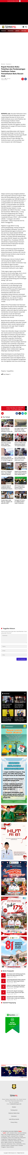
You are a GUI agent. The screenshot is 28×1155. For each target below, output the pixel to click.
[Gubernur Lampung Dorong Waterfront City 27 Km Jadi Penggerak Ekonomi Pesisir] (7, 452)
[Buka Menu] (23, 27)
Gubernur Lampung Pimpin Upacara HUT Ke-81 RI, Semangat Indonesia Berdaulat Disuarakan (16, 986)
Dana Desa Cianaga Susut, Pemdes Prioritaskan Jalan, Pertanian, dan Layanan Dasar (7, 444)
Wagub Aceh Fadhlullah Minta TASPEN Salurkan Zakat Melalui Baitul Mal (21, 473)
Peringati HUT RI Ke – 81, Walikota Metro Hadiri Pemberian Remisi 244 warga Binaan (20, 501)
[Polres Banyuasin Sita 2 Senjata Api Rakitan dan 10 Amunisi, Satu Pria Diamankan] (20, 699)
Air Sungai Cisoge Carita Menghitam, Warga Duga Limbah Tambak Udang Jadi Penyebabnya (21, 430)
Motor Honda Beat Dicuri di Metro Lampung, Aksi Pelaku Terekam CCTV (7, 705)
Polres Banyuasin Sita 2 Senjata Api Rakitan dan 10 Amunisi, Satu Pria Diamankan (19, 705)
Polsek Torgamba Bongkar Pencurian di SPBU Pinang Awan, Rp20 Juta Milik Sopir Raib (20, 719)
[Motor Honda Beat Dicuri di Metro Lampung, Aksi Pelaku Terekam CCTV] (7, 699)
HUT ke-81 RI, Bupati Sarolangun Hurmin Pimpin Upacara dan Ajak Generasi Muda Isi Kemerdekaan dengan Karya (15, 991)
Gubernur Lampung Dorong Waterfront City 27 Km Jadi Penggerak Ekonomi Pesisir (7, 458)
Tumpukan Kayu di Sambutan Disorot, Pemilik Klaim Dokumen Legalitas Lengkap (7, 487)
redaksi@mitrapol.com (15, 1104)
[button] (26, 27)
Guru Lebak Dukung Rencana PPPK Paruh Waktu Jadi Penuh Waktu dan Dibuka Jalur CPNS (21, 458)
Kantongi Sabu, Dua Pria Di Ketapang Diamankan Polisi (7, 719)
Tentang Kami (14, 1110)
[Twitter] (19, 413)
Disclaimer (14, 1116)
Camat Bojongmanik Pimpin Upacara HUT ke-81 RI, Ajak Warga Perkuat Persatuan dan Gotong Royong (16, 980)
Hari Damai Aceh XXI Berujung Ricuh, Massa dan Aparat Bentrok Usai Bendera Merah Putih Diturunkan (16, 974)
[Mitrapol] (9, 26)
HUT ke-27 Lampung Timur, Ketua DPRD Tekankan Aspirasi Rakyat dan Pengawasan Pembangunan (6, 473)
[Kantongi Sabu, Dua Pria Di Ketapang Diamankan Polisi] (7, 712)
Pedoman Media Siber (14, 1113)
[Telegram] (22, 413)
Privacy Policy (14, 1122)
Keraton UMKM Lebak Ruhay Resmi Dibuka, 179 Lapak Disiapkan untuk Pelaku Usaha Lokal (20, 444)
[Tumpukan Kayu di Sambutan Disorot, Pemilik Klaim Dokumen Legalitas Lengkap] (7, 480)
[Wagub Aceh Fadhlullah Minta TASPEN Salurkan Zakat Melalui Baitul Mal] (21, 466)
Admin (2, 78)
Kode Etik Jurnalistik (14, 1119)
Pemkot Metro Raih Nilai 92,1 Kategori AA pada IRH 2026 (6, 501)
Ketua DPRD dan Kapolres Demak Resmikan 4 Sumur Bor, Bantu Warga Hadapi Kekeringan (7, 430)
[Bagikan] (25, 79)
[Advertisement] (14, 13)
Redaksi (14, 1107)
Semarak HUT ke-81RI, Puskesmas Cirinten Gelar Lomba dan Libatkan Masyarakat (16, 997)
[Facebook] (17, 413)
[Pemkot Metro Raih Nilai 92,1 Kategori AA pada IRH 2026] (7, 495)
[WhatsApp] (25, 413)
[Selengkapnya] (25, 693)
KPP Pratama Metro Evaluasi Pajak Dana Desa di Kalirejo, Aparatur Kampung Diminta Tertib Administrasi (20, 487)
